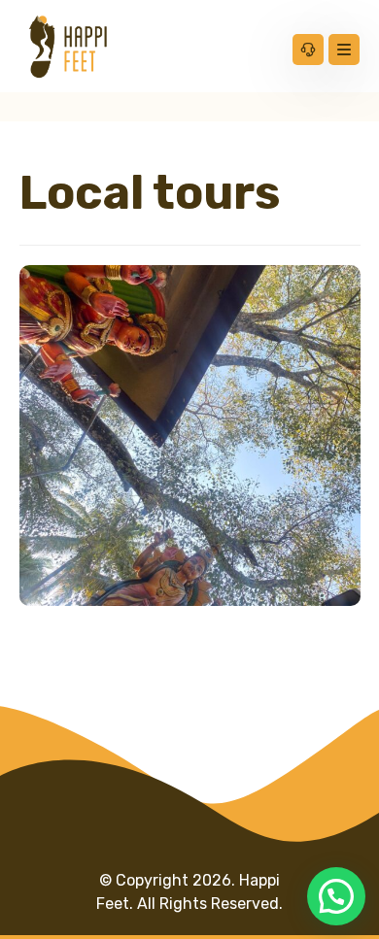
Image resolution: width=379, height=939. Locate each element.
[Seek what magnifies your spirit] (68, 46)
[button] (336, 896)
